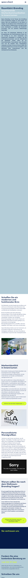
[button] (25, 2)
